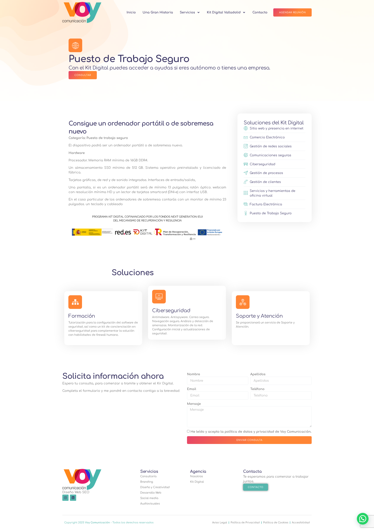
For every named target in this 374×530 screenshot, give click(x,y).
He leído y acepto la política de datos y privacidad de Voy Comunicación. (251, 431)
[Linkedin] (73, 498)
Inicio (131, 12)
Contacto (259, 12)
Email (191, 389)
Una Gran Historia (158, 12)
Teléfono (257, 389)
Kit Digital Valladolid (224, 12)
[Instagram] (65, 498)
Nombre (193, 374)
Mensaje (194, 404)
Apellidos (258, 374)
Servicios (187, 12)
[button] (363, 519)
